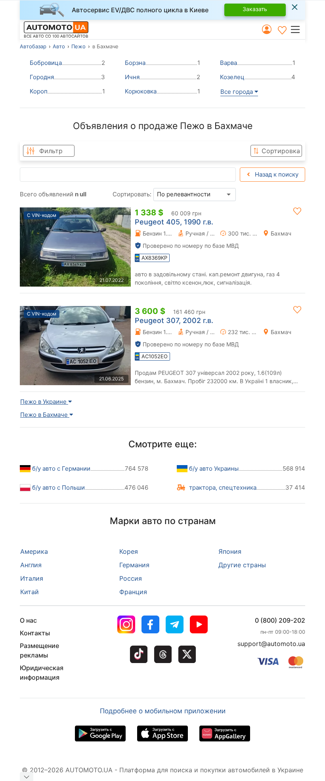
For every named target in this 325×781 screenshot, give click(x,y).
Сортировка (281, 151)
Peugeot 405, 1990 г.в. (174, 222)
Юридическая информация (41, 672)
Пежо (78, 46)
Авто (59, 46)
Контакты (35, 633)
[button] (297, 29)
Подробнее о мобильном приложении (163, 711)
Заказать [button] (255, 9)
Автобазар (33, 46)
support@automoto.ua (271, 644)
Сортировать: (132, 194)
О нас (28, 620)
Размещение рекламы (39, 650)
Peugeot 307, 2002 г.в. (174, 320)
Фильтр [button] (51, 151)
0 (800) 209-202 (280, 620)
